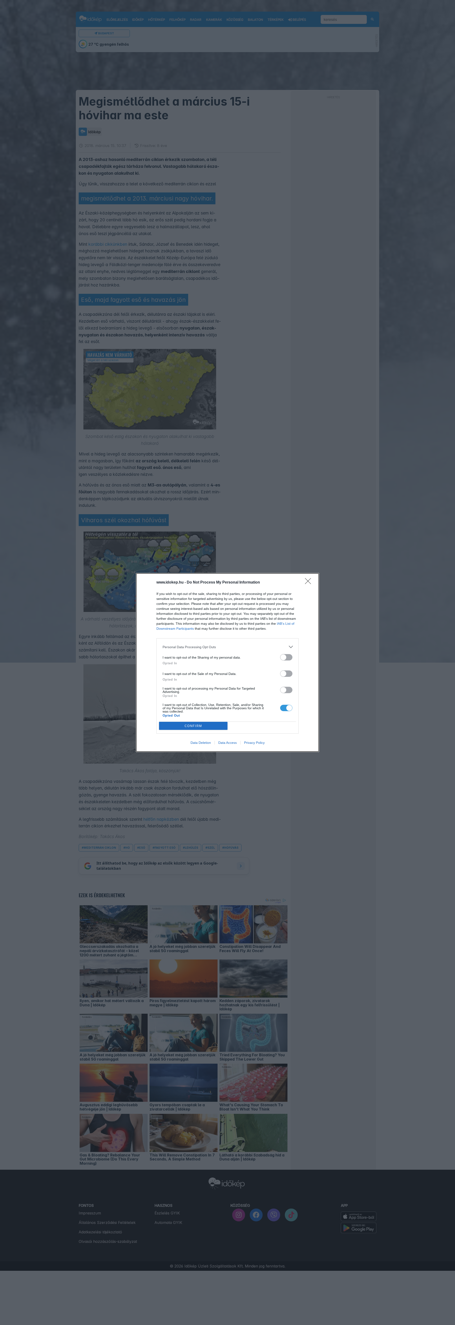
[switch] (286, 657)
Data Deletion (201, 743)
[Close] (309, 582)
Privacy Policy (254, 743)
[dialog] (227, 662)
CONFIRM (193, 726)
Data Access (227, 743)
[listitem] (227, 646)
